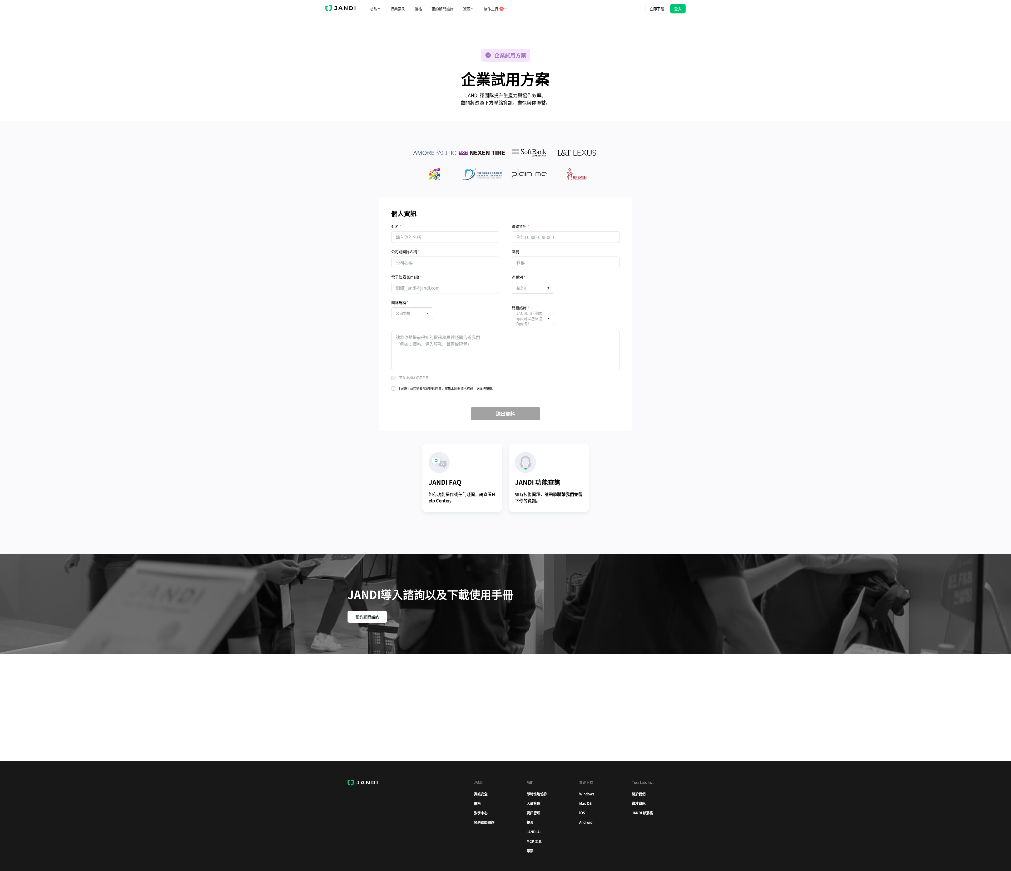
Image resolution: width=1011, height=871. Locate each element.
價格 (418, 8)
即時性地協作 (537, 793)
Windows (586, 793)
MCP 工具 (534, 841)
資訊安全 (481, 793)
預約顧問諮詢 (443, 8)
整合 (530, 822)
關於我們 (639, 793)
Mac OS (585, 803)
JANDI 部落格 (642, 812)
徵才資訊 (639, 803)
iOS (582, 812)
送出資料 (505, 413)
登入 (678, 8)
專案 (530, 850)
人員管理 (533, 803)
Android (585, 822)
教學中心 (481, 812)
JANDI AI (534, 831)
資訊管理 (533, 812)
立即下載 (657, 8)
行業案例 (397, 8)
